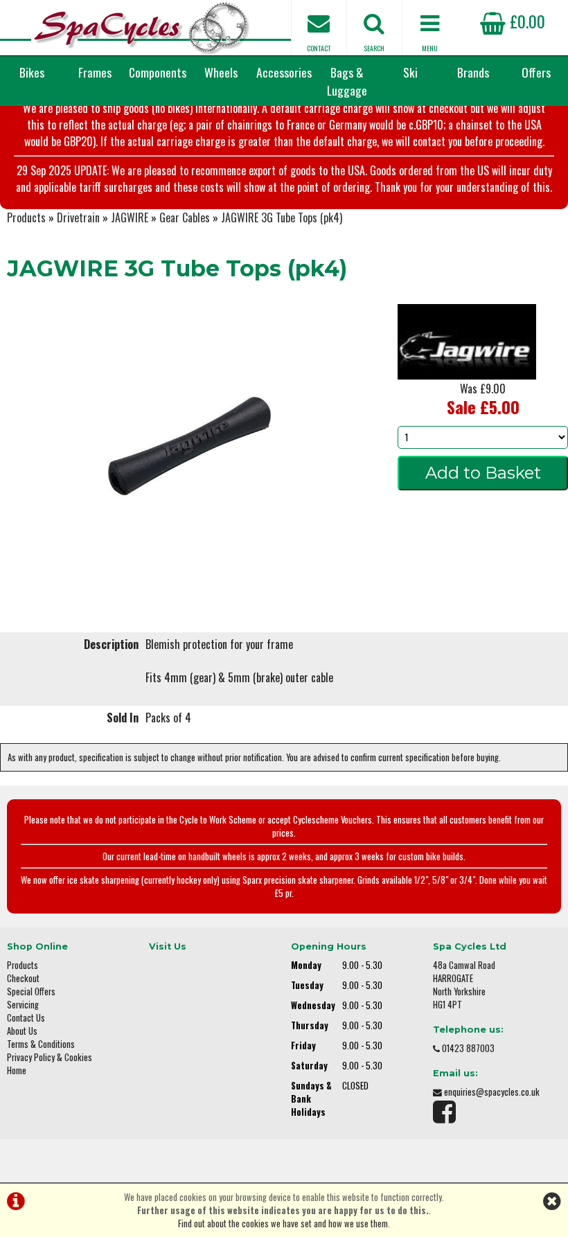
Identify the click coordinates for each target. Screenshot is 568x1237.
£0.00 (525, 20)
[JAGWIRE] (467, 374)
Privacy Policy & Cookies (49, 1057)
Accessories (284, 72)
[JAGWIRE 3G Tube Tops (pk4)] (189, 446)
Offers (536, 72)
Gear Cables (184, 217)
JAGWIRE (129, 217)
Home (16, 1070)
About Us (22, 1031)
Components (157, 72)
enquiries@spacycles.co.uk (492, 1091)
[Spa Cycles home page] (142, 27)
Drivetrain (78, 217)
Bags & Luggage (347, 81)
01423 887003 (468, 1048)
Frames (95, 72)
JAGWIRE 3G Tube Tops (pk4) (281, 217)
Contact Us (26, 1017)
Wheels (221, 72)
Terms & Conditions (41, 1044)
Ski (410, 72)
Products (26, 217)
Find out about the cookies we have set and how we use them (283, 1223)
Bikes (31, 72)
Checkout (23, 978)
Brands (473, 72)
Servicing (23, 1004)
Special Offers (31, 991)
